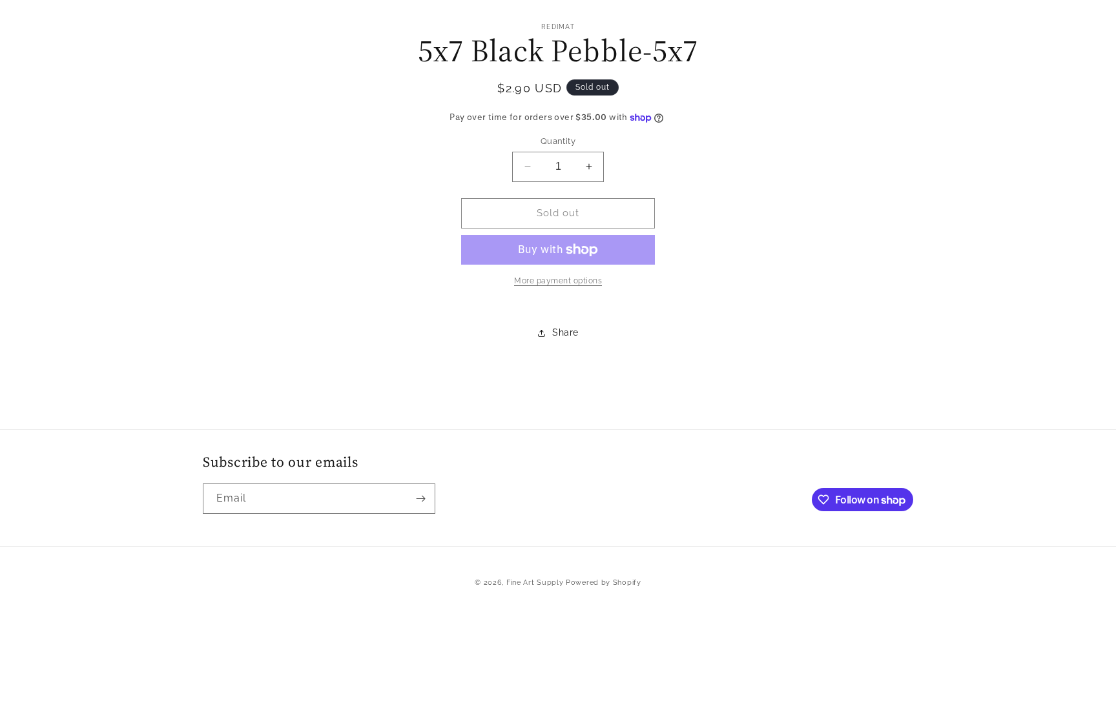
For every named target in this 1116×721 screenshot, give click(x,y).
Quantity (558, 141)
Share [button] (565, 332)
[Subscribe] (420, 498)
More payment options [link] (558, 280)
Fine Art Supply (535, 582)
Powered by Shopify (603, 582)
